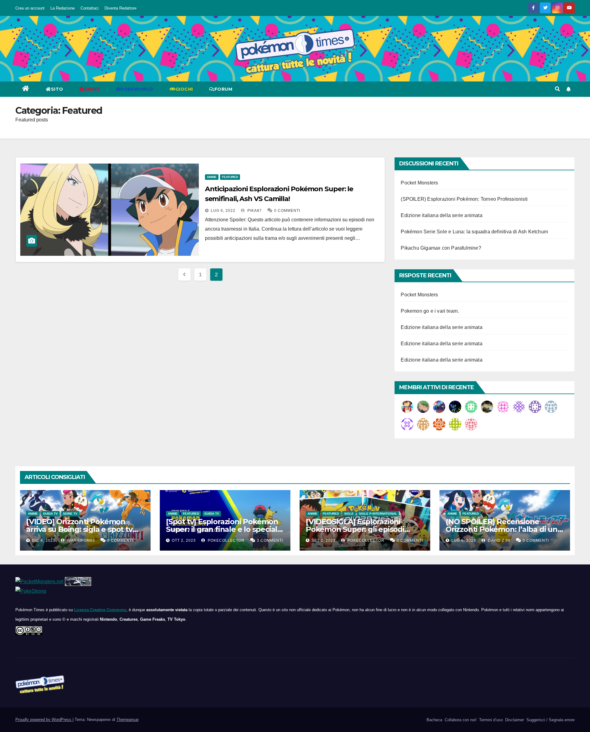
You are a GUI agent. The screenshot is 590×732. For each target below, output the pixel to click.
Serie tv (70, 513)
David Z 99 (498, 540)
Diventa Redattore (120, 8)
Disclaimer (514, 720)
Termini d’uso (490, 720)
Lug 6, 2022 (223, 210)
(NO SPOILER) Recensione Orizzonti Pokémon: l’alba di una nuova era (504, 529)
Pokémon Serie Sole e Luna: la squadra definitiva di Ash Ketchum (474, 231)
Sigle (349, 513)
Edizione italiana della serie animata (441, 215)
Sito (57, 89)
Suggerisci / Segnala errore (550, 720)
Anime (212, 177)
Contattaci (90, 8)
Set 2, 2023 (324, 540)
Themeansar (127, 719)
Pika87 (254, 210)
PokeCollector (225, 540)
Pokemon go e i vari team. (430, 311)
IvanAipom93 (80, 540)
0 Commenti (287, 210)
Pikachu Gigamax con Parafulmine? (441, 248)
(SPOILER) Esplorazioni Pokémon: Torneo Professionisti (464, 199)
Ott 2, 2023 (184, 540)
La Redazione (62, 8)
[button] (557, 89)
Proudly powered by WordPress (44, 719)
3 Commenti (270, 540)
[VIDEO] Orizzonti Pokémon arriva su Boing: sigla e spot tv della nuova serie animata (79, 529)
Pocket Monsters (419, 182)
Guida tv (50, 513)
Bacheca (433, 720)
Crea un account (30, 8)
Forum (223, 89)
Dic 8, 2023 (43, 540)
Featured (230, 177)
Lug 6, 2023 (463, 540)
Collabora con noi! (460, 720)
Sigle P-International (378, 513)
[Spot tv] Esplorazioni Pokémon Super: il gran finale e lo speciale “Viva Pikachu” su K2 (224, 529)
